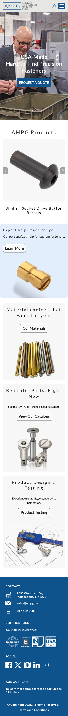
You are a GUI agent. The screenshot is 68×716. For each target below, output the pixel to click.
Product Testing (34, 512)
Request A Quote (34, 83)
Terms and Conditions (34, 709)
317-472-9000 (26, 610)
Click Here (12, 692)
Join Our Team (16, 681)
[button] (62, 170)
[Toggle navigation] (61, 6)
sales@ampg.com (28, 603)
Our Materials (34, 328)
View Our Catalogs (34, 416)
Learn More (14, 248)
